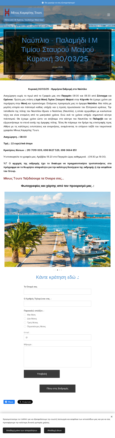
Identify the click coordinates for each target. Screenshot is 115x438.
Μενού (108, 14)
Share (10, 402)
